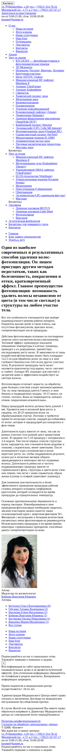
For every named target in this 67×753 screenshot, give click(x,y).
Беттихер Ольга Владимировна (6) (30, 605)
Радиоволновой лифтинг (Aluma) (36, 112)
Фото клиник (24, 31)
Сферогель (22, 92)
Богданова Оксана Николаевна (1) (29, 618)
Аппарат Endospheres (28, 89)
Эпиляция (15, 204)
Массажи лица (24, 147)
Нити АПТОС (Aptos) (29, 76)
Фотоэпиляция (25, 214)
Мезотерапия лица (27, 99)
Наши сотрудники (27, 35)
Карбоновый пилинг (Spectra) (34, 124)
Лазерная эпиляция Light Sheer (34, 211)
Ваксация (21, 217)
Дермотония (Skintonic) (30, 115)
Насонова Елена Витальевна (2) (28, 612)
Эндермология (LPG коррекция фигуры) (40, 195)
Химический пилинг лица (32, 96)
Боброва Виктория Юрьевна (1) (28, 615)
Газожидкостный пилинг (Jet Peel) (36, 134)
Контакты (8, 3)
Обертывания (24, 192)
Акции (13, 54)
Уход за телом (17, 153)
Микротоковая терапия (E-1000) (35, 137)
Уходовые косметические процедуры (38, 144)
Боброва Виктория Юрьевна (18, 596)
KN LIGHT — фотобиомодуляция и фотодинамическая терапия (37, 62)
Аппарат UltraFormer (28, 86)
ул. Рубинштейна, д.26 (15, 6)
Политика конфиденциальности (21, 721)
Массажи (21, 198)
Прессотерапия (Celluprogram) (34, 188)
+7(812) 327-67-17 (47, 9)
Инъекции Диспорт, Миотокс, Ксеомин (40, 70)
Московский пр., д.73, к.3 (17, 9)
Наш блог (22, 38)
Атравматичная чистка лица (33, 140)
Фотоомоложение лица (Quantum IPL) (39, 131)
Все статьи (15, 625)
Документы (23, 44)
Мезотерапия (24, 185)
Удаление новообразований (32, 108)
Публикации (23, 41)
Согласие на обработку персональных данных (29, 724)
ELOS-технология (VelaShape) (34, 176)
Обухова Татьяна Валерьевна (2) (28, 609)
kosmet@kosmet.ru (12, 19)
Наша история (24, 28)
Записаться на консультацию (18, 13)
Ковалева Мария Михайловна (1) (29, 621)
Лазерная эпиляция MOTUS (33, 208)
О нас (12, 25)
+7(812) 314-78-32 (43, 6)
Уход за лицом (17, 57)
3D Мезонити (24, 67)
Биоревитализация (27, 102)
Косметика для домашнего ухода (28, 224)
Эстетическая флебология (24, 221)
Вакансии (22, 51)
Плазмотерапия (25, 105)
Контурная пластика (28, 73)
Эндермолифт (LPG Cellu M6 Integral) (38, 128)
